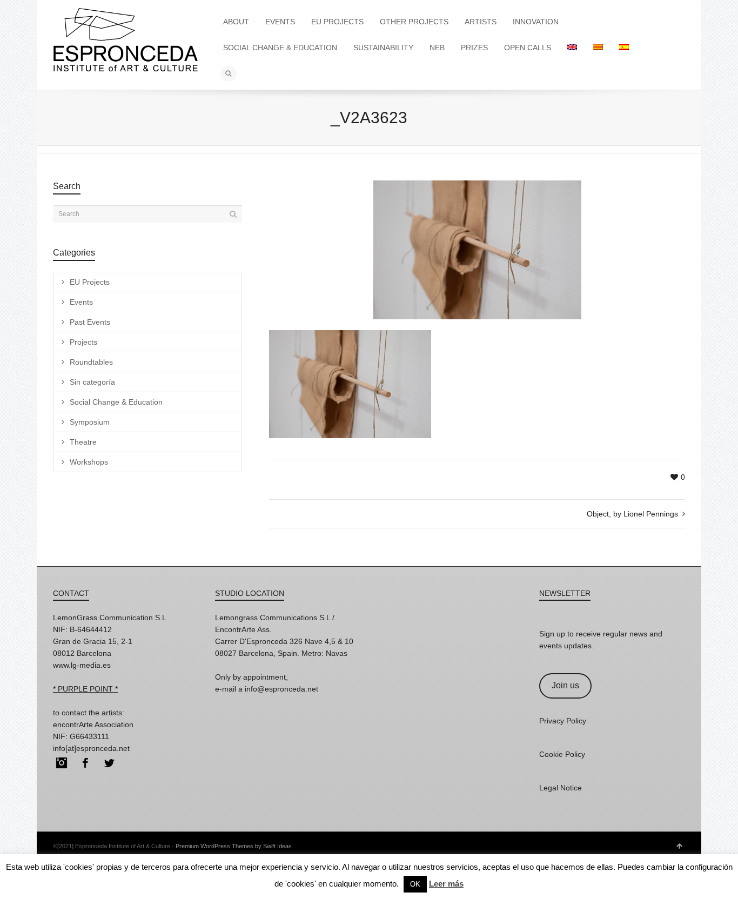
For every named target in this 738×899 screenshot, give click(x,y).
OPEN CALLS (527, 47)
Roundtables (91, 362)
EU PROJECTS (337, 21)
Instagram (61, 762)
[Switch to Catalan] (598, 47)
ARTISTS (481, 21)
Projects (83, 342)
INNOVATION (536, 21)
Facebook (85, 762)
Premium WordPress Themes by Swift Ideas (234, 846)
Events (81, 302)
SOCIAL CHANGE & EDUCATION (280, 47)
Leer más (446, 883)
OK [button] (415, 884)
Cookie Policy (562, 754)
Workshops (89, 462)
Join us (565, 685)
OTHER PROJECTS (414, 21)
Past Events (90, 322)
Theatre (83, 442)
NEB (437, 47)
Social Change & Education (116, 402)
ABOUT (236, 21)
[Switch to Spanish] (624, 47)
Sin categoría (92, 382)
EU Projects (90, 282)
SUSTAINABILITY (383, 47)
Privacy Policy (562, 720)
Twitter (109, 762)
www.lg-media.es (82, 665)
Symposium (90, 422)
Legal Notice (560, 787)
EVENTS (280, 21)
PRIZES (474, 47)
